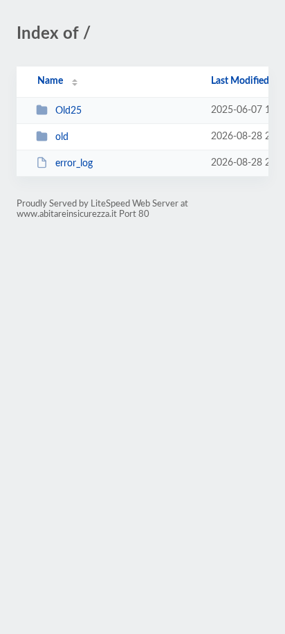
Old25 (68, 111)
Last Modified (240, 81)
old (61, 137)
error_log (74, 163)
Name (50, 81)
